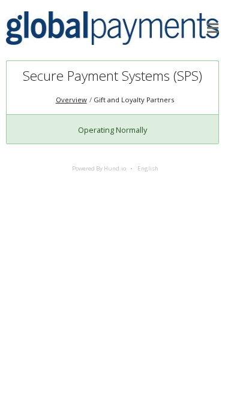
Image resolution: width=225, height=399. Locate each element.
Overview (71, 99)
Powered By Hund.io (99, 168)
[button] (213, 28)
